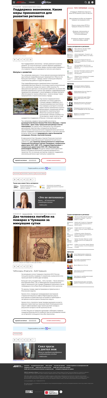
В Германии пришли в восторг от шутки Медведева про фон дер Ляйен (84, 109)
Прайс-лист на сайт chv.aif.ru (43, 367)
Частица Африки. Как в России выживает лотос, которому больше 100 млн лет (83, 67)
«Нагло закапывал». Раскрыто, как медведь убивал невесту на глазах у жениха (83, 56)
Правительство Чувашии (19, 55)
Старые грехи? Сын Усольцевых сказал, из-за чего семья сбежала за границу (83, 229)
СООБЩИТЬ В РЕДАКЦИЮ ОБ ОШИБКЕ (64, 369)
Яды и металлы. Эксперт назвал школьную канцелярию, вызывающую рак (82, 50)
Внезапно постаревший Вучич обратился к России (82, 114)
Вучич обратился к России (81, 265)
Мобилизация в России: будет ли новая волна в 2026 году (82, 92)
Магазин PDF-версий (59, 365)
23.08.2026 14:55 (17, 214)
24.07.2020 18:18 (17, 6)
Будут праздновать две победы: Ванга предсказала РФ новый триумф (82, 98)
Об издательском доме (37, 365)
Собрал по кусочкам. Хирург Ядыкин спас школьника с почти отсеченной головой (84, 246)
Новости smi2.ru (18, 209)
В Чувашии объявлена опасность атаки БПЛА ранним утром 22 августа (80, 12)
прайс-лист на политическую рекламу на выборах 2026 (39, 369)
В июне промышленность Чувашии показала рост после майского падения (28, 187)
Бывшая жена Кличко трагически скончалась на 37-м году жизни (82, 103)
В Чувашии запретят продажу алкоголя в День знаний (80, 39)
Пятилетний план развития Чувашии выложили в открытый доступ (55, 187)
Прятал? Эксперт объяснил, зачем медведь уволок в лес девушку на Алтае (83, 240)
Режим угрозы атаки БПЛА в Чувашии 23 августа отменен (81, 26)
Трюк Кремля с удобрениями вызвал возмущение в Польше (83, 277)
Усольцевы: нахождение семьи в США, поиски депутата (82, 260)
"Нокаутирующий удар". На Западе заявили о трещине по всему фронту (83, 282)
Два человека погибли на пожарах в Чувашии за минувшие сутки (80, 19)
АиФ (53, 262)
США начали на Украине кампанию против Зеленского (83, 271)
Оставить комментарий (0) (53, 160)
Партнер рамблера (39, 391)
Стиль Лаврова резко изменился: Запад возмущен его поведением (82, 255)
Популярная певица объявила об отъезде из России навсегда (82, 86)
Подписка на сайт (29, 367)
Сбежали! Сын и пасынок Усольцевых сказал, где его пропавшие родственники (84, 78)
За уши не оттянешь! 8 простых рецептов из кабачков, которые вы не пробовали (84, 61)
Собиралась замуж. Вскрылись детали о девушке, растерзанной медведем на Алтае (83, 235)
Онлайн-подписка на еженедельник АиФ (77, 365)
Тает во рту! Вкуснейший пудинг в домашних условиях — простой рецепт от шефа (83, 218)
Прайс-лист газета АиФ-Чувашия (61, 367)
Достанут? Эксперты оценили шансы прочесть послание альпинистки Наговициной (84, 72)
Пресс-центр (49, 365)
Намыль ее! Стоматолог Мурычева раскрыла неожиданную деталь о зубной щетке (83, 224)
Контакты (26, 365)
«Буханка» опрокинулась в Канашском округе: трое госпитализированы (80, 33)
